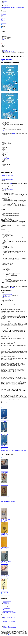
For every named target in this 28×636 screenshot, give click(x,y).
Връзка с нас (6, 626)
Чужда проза (6, 158)
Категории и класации (8, 51)
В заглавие (3, 31)
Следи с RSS (6, 603)
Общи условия (6, 608)
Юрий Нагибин (6, 60)
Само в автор (6, 38)
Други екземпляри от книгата (10, 130)
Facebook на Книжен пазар (9, 627)
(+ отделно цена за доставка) (7, 175)
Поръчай (3, 180)
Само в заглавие (7, 37)
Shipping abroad (6, 618)
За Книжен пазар (7, 601)
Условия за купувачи (8, 609)
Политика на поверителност (9, 612)
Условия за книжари (8, 611)
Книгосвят (5, 4)
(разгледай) (7, 294)
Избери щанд (4, 23)
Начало (5, 50)
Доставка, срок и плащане (9, 617)
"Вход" (13, 133)
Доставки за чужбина (8, 620)
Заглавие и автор (7, 36)
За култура (5, 5)
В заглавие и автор (5, 28)
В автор (2, 33)
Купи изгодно (12, 287)
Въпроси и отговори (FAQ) (9, 621)
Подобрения (6, 602)
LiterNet (5, 1)
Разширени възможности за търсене (11, 39)
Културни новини (7, 2)
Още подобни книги (5, 595)
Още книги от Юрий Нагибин (8, 501)
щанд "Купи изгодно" (8, 189)
